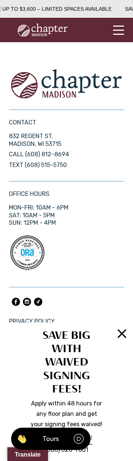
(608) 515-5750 (46, 164)
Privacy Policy (32, 321)
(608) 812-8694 (47, 154)
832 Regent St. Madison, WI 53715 (35, 140)
